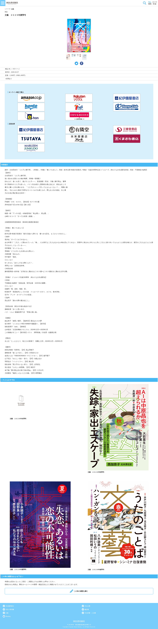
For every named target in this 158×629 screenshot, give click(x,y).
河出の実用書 (10, 609)
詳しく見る (40, 429)
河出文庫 (87, 606)
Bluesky (8, 616)
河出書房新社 (10, 606)
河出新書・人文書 (90, 613)
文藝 (12, 9)
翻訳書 (87, 609)
